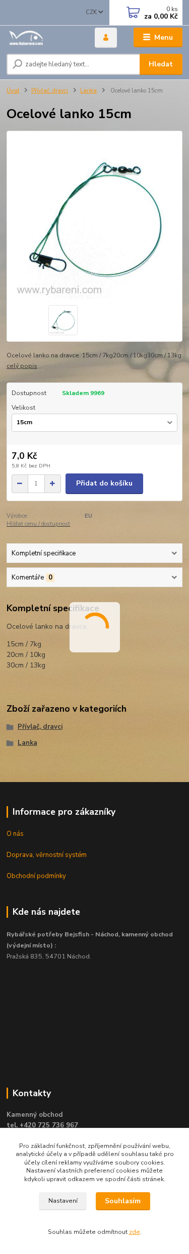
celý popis (22, 366)
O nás (15, 833)
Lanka (88, 90)
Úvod (13, 90)
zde (134, 1232)
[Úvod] (43, 37)
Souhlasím (123, 1201)
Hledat (161, 64)
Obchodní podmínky (36, 876)
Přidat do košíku (104, 483)
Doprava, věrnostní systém (47, 854)
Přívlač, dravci (49, 90)
